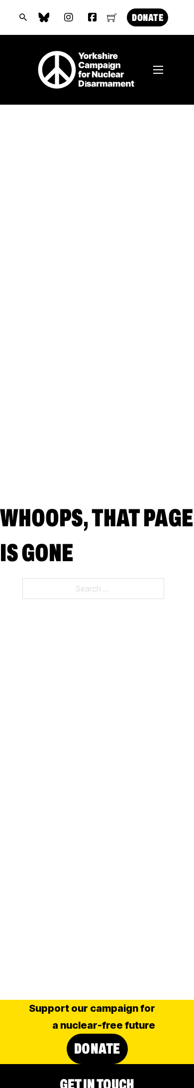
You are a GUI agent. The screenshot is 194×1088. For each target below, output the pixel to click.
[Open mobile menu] (158, 70)
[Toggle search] (23, 17)
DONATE (147, 17)
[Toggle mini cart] (112, 17)
